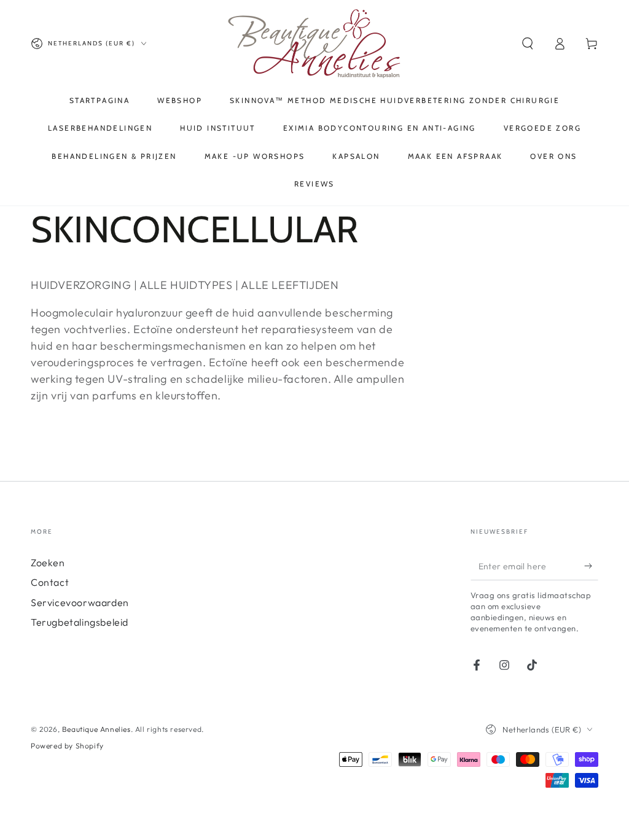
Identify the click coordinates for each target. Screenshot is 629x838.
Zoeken (48, 562)
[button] (528, 43)
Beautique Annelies (96, 729)
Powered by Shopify (67, 745)
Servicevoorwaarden (80, 602)
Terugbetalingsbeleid (79, 622)
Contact (50, 582)
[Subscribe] (591, 566)
